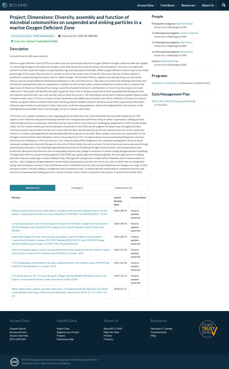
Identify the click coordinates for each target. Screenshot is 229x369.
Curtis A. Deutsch (189, 33)
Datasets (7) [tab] (32, 187)
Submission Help (65, 339)
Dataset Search (18, 328)
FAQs (153, 335)
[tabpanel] (79, 246)
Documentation (158, 332)
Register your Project (68, 332)
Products (108, 339)
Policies (108, 335)
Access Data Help (19, 335)
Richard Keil (186, 51)
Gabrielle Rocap (184, 23)
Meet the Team (111, 332)
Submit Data (63, 328)
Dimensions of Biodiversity (166, 83)
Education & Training (161, 328)
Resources (188, 5)
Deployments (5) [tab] (123, 187)
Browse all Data (18, 332)
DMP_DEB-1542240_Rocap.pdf (168, 101)
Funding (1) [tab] (77, 187)
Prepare (61, 335)
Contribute (167, 5)
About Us (208, 5)
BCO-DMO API (18, 339)
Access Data (145, 5)
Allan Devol (186, 42)
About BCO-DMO (113, 328)
